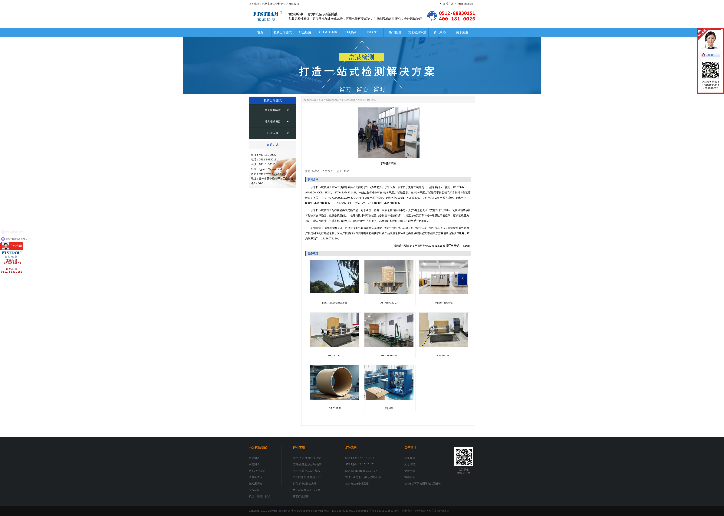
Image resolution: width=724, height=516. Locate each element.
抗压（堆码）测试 (259, 496)
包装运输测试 (332, 99)
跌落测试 (254, 464)
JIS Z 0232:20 (334, 408)
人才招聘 (409, 464)
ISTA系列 (350, 447)
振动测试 (254, 457)
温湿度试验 (255, 477)
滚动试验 (388, 408)
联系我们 (409, 457)
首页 (320, 99)
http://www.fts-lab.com (272, 173)
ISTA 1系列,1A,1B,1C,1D (359, 457)
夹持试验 (254, 489)
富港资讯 (409, 477)
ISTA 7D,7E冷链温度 (356, 483)
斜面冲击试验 (257, 470)
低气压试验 (255, 483)
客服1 (711, 54)
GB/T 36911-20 (389, 355)
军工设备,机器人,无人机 (307, 489)
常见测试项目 (273, 121)
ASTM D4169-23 (389, 302)
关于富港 (410, 447)
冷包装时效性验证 (444, 302)
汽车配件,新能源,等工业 (307, 477)
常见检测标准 (273, 110)
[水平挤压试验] (389, 133)
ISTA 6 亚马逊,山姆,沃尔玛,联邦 (363, 477)
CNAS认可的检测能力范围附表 (422, 483)
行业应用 (272, 133)
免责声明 (409, 470)
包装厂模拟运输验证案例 (334, 302)
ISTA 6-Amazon (458, 245)
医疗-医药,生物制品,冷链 (307, 457)
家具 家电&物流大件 (304, 483)
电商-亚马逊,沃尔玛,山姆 (307, 464)
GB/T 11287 (334, 355)
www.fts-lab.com (277, 510)
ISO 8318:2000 (443, 355)
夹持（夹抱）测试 (366, 99)
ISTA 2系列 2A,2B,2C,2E (359, 464)
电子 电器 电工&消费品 (306, 470)
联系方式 (448, 3)
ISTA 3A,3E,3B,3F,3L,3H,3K (360, 470)
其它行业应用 (301, 496)
